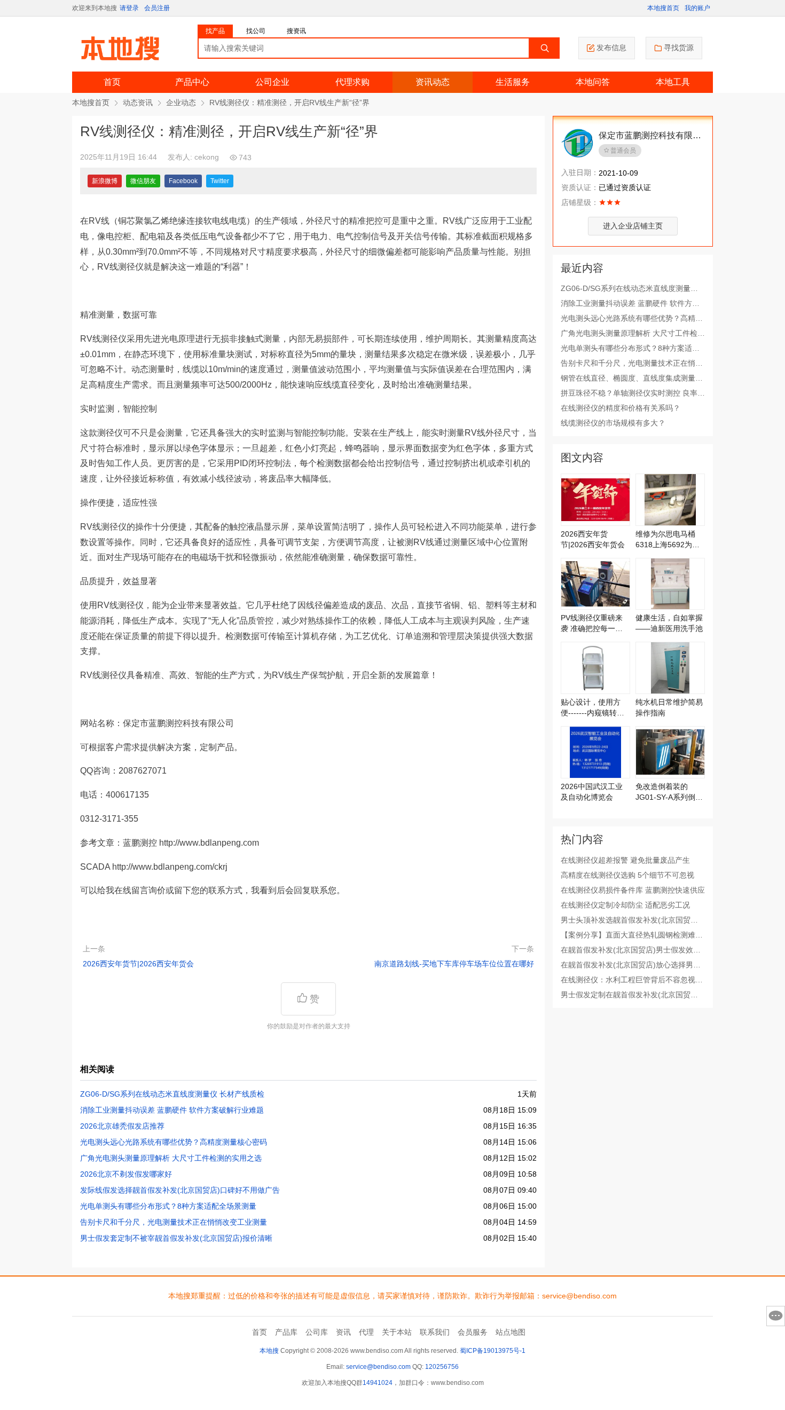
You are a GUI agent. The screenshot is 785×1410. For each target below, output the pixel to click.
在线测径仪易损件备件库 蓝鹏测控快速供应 (633, 890)
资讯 (343, 1332)
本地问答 (593, 81)
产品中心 (192, 81)
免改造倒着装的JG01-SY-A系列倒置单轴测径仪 (669, 792)
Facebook (183, 181)
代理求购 (352, 81)
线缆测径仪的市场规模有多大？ (613, 423)
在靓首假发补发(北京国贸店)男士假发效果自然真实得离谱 (631, 950)
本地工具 (673, 81)
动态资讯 (138, 102)
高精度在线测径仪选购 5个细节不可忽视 (627, 875)
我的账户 (697, 8)
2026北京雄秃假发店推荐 (122, 1126)
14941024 (377, 1383)
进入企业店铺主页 (633, 226)
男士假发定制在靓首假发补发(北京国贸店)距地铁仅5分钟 (631, 995)
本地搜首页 (663, 8)
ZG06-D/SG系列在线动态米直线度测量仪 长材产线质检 (172, 1094)
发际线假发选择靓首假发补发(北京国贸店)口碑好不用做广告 (180, 1190)
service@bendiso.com (378, 1366)
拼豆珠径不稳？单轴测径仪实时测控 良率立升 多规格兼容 (633, 393)
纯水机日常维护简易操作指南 (669, 707)
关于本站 (397, 1332)
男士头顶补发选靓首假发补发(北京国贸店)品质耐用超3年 (631, 920)
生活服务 (513, 81)
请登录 (129, 8)
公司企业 (272, 81)
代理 (366, 1332)
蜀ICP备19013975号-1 (492, 1350)
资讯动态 (432, 81)
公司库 (316, 1332)
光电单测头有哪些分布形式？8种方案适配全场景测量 (168, 1206)
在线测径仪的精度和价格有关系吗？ (620, 408)
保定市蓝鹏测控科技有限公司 (650, 136)
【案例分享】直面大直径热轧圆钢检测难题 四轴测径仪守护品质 (632, 935)
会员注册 (157, 8)
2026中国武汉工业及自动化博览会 (592, 791)
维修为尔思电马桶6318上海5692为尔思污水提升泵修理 (667, 540)
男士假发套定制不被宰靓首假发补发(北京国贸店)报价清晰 (176, 1238)
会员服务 (473, 1332)
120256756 (442, 1366)
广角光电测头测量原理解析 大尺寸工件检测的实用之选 (171, 1158)
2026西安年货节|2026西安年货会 (138, 963)
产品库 (286, 1332)
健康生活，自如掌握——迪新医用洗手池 (669, 623)
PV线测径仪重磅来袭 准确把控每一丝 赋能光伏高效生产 (592, 623)
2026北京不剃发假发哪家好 (126, 1174)
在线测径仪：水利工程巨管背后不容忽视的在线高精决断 (632, 980)
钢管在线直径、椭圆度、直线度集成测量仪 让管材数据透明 (632, 378)
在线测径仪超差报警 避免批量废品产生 (625, 860)
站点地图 (510, 1332)
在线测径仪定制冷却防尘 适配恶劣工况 (625, 905)
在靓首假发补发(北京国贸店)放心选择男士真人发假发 (631, 965)
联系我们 (435, 1332)
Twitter (219, 181)
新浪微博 (104, 181)
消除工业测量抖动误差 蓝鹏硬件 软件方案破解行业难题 (172, 1110)
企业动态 (181, 102)
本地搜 (269, 1350)
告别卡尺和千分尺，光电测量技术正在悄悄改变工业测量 (173, 1222)
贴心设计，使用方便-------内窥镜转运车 (592, 708)
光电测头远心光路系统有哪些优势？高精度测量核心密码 (173, 1142)
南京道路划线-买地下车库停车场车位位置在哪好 (454, 963)
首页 (112, 81)
